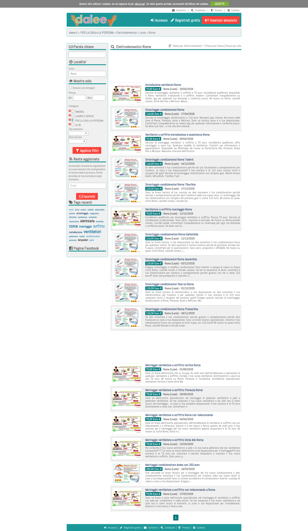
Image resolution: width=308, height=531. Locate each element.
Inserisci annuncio (223, 20)
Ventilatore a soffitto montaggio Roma (168, 209)
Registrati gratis (187, 20)
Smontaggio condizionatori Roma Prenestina (171, 309)
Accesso (161, 20)
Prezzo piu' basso (215, 46)
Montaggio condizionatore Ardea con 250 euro (172, 465)
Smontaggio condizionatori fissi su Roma (169, 284)
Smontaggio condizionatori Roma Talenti (169, 159)
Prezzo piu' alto (233, 46)
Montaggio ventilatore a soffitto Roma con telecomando (179, 415)
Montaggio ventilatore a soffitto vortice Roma (173, 365)
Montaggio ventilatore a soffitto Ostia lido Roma (174, 440)
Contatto (181, 10)
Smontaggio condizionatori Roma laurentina (171, 259)
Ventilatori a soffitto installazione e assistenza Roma (177, 134)
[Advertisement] (176, 66)
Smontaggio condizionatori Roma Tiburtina (170, 184)
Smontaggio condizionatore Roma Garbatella (171, 234)
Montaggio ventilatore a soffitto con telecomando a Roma (180, 490)
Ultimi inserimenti (193, 46)
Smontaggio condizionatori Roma (164, 110)
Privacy (218, 10)
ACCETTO (219, 4)
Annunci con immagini (84, 88)
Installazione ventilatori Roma (163, 85)
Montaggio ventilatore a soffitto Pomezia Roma (174, 390)
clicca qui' (140, 4)
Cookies (235, 10)
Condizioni (200, 10)
